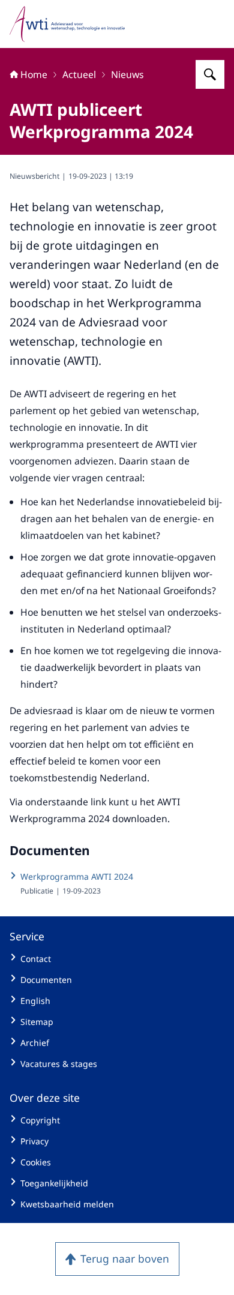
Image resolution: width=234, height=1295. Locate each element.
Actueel (79, 74)
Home (33, 74)
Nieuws (127, 74)
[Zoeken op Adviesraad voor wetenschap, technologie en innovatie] (210, 74)
